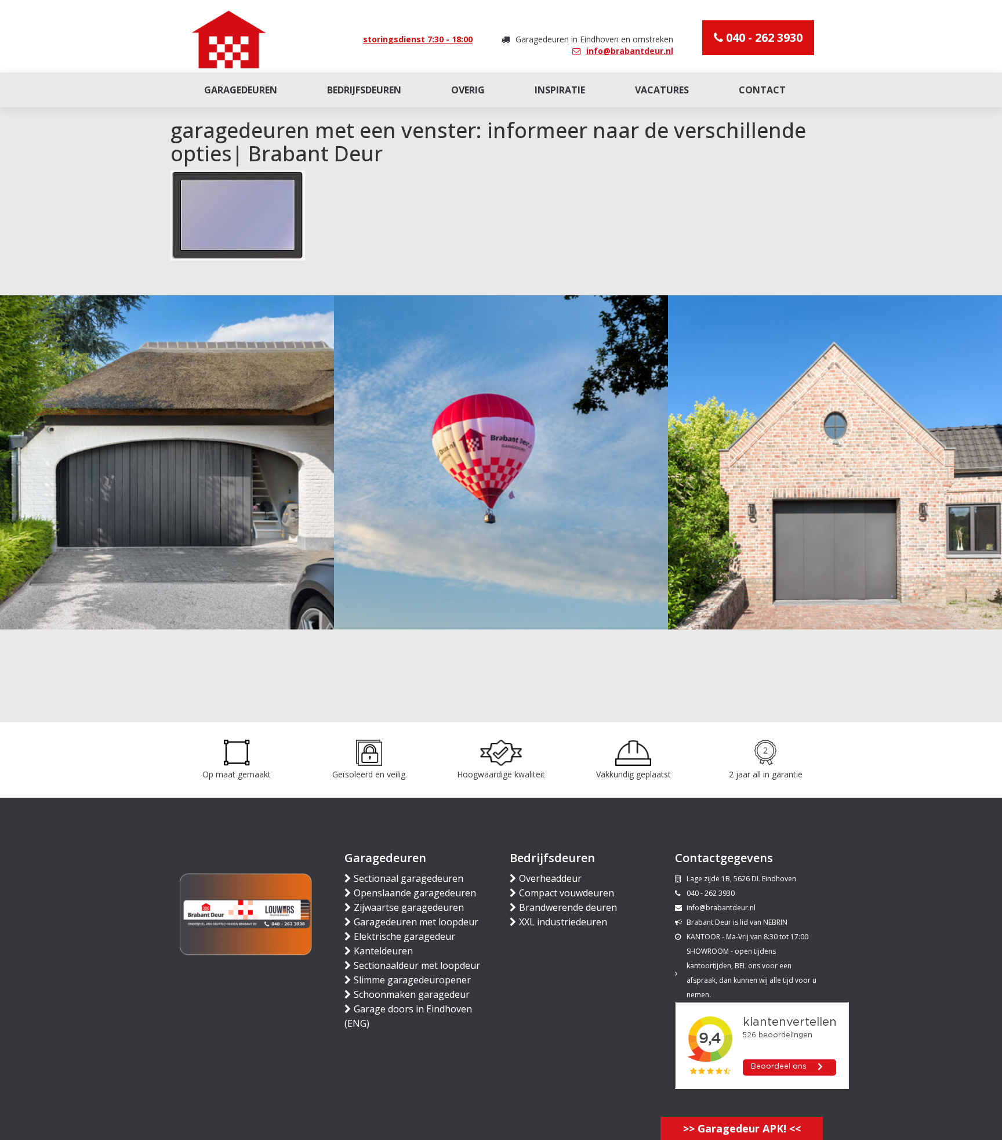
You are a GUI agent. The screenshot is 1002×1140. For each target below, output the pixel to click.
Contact (762, 90)
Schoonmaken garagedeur (412, 994)
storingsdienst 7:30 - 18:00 (418, 39)
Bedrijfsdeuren (364, 90)
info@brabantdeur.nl (629, 50)
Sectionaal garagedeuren (408, 878)
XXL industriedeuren (563, 921)
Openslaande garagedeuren (415, 892)
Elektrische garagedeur (404, 936)
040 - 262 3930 (763, 37)
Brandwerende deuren (568, 907)
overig (468, 90)
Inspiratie (560, 90)
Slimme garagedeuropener (412, 979)
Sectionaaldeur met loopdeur (417, 965)
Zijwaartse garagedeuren (409, 907)
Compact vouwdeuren (566, 892)
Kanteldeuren (383, 950)
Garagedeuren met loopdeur (416, 921)
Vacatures (662, 90)
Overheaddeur (550, 878)
